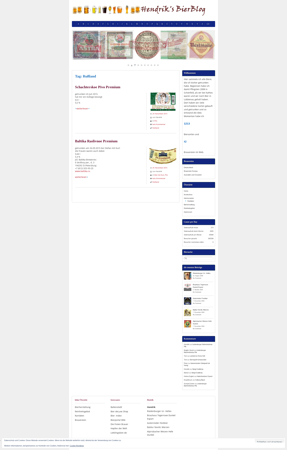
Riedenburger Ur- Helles (201, 273)
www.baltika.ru (82, 171)
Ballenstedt (116, 407)
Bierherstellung (189, 205)
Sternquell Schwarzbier (198, 360)
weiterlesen (82, 108)
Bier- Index (116, 415)
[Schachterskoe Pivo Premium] (162, 94)
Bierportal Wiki (118, 420)
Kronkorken (188, 194)
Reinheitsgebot (189, 208)
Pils (155, 121)
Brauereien (80, 420)
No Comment (197, 278)
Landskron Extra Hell (197, 356)
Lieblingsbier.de (119, 432)
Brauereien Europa (190, 171)
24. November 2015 (159, 113)
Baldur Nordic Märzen (201, 310)
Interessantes (189, 198)
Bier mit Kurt (159, 175)
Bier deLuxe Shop (119, 411)
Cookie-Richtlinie (77, 446)
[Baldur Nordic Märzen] (187, 310)
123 (208, 24)
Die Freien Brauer (119, 424)
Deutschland (188, 167)
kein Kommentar (158, 124)
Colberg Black (200, 380)
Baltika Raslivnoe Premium (96, 141)
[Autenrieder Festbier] (187, 298)
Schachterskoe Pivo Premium (97, 87)
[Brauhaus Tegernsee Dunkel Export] (187, 284)
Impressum (188, 212)
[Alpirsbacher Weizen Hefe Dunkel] (187, 321)
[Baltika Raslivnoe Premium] (162, 148)
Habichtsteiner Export (204, 376)
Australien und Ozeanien (193, 175)
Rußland (155, 128)
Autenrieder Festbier (200, 298)
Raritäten (190, 201)
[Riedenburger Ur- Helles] (187, 273)
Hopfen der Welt (119, 428)
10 (158, 65)
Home (186, 191)
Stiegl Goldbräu (197, 369)
